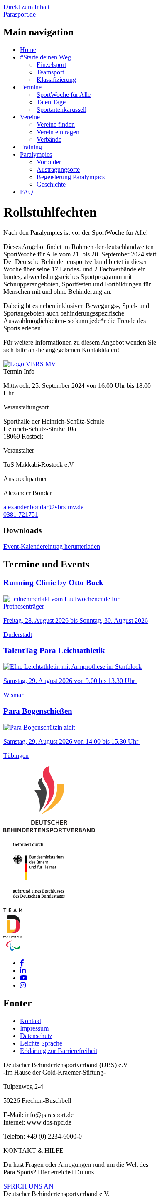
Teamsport (50, 72)
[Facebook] (22, 963)
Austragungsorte (58, 169)
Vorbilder (49, 161)
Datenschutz (36, 1035)
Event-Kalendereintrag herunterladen (51, 546)
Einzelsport (51, 64)
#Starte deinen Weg (45, 57)
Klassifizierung (56, 79)
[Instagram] (23, 985)
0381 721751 (20, 514)
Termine (31, 87)
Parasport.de (19, 14)
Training (31, 146)
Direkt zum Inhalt (26, 6)
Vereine (30, 117)
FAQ (26, 191)
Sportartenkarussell (61, 109)
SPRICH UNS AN (28, 1186)
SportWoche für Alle (64, 94)
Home (28, 49)
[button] (29, 363)
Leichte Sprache (41, 1043)
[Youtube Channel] (23, 978)
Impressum (34, 1028)
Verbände (49, 139)
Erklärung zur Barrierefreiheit (58, 1050)
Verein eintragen (58, 132)
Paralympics (36, 154)
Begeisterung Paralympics (71, 176)
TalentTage (51, 102)
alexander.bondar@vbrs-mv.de (43, 506)
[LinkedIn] (23, 970)
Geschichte (51, 184)
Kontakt (30, 1020)
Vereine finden (56, 124)
